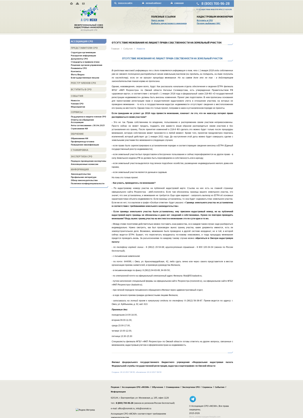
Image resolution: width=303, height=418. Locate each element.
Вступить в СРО (205, 20)
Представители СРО (84, 47)
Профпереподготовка (82, 141)
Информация (80, 169)
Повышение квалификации (85, 144)
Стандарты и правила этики (85, 62)
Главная (115, 49)
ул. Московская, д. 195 (146, 398)
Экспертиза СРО (81, 156)
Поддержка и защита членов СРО (88, 116)
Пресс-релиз (157, 20)
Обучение (77, 133)
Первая (115, 387)
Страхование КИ (79, 128)
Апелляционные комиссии (84, 164)
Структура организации (83, 52)
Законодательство (81, 174)
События (77, 95)
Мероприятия (78, 106)
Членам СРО (77, 103)
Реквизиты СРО (79, 68)
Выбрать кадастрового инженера (169, 23)
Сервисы (77, 112)
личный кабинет (153, 3)
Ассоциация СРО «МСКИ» (135, 387)
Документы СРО (79, 58)
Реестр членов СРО (83, 82)
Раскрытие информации (83, 55)
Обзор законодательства (84, 180)
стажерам (179, 3)
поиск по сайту (125, 3)
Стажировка (79, 149)
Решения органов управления (86, 65)
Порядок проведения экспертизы (88, 161)
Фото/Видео (78, 74)
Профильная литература (83, 177)
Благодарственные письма (85, 77)
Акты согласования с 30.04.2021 (88, 125)
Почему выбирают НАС (208, 23)
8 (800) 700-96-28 (215, 3)
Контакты (76, 71)
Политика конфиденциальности (87, 183)
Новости (75, 100)
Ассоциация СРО (82, 41)
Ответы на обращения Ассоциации (82, 120)
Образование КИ (79, 138)
